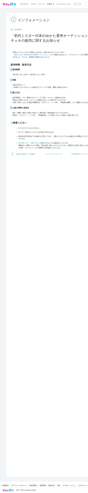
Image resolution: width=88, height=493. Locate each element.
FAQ (58, 485)
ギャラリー (25, 4)
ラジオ (33, 4)
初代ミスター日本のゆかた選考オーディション (31, 55)
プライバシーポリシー (19, 485)
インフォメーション (63, 4)
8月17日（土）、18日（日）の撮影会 (31, 143)
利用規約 (5, 485)
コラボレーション (69, 485)
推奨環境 (43, 485)
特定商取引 (33, 485)
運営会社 (51, 485)
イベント (41, 4)
